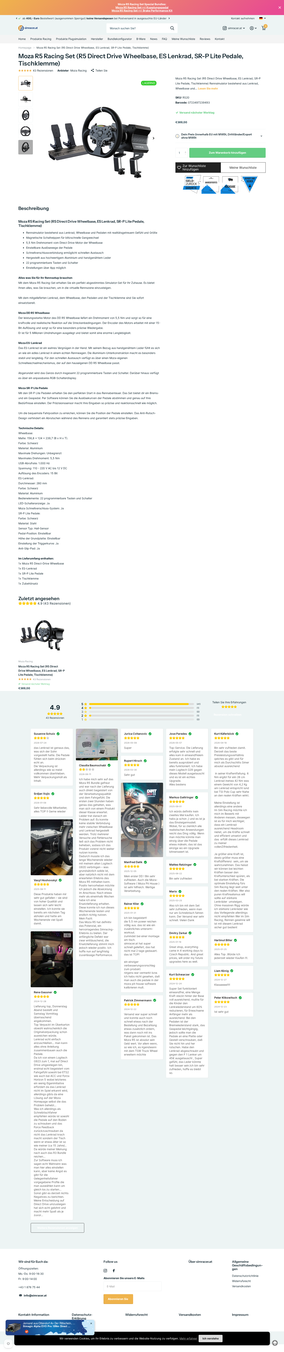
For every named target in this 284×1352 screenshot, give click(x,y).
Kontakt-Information (33, 1315)
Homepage (24, 47)
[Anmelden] (253, 28)
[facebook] (114, 1270)
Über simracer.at (200, 1262)
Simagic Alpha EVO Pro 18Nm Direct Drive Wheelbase (47, 1326)
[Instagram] (105, 1270)
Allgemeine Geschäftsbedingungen (247, 1265)
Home (22, 38)
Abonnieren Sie (118, 1299)
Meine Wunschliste (183, 38)
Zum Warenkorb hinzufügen (227, 152)
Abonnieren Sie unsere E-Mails (124, 1278)
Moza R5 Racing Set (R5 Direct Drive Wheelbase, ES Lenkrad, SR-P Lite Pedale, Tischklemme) (41, 670)
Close (279, 7)
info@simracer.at (35, 1295)
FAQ (164, 38)
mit (142, 7)
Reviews (205, 38)
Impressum (240, 1315)
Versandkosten (241, 1286)
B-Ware (140, 38)
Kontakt (219, 38)
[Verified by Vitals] (26, 1331)
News (153, 38)
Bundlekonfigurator (120, 38)
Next (169, 18)
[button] (16, 18)
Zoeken (172, 28)
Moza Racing (78, 70)
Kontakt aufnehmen (243, 18)
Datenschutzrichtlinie (245, 1275)
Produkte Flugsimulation (71, 38)
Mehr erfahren (188, 1338)
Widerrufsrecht (241, 1281)
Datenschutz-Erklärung (82, 1316)
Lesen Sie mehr (208, 88)
